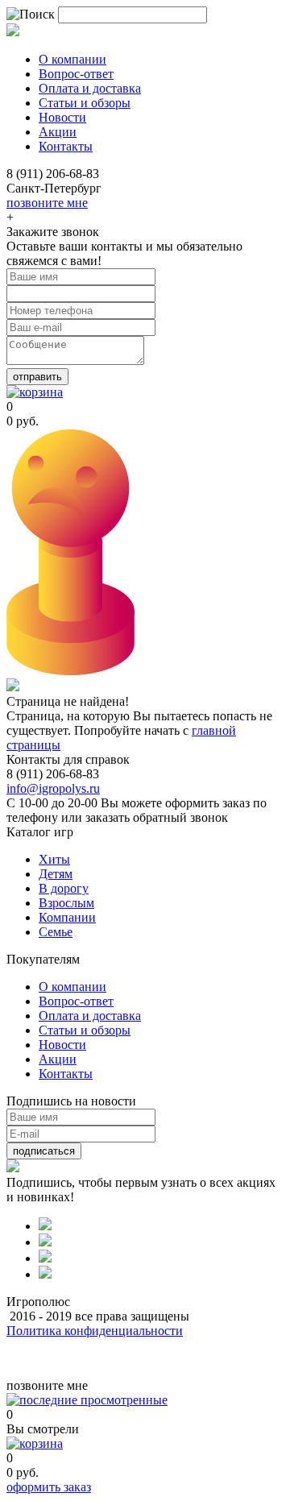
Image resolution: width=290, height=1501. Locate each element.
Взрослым (66, 903)
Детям (55, 874)
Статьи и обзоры (84, 1030)
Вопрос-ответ (76, 1001)
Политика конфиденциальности (94, 1330)
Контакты (66, 1073)
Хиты (54, 859)
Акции (58, 1059)
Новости (62, 1044)
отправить (37, 377)
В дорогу (64, 888)
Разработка (38, 1358)
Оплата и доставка (90, 1015)
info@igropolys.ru (53, 788)
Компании (67, 917)
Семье (55, 932)
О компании (72, 986)
